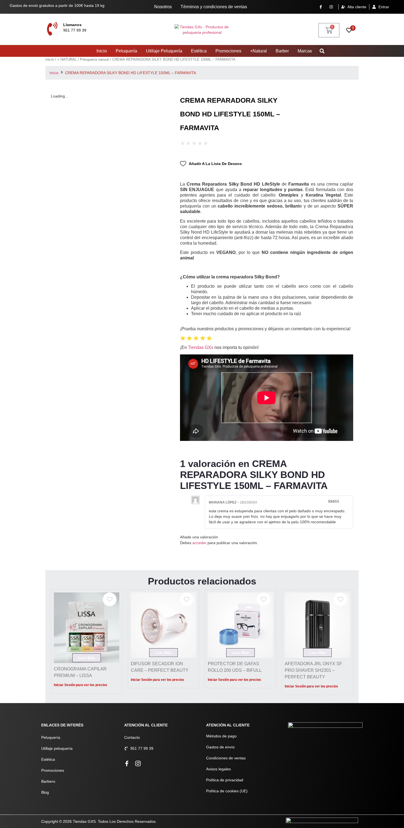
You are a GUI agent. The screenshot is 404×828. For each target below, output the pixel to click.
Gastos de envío (220, 747)
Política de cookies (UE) (227, 791)
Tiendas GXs (200, 347)
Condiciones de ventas (226, 758)
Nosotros (163, 6)
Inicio (101, 51)
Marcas (305, 51)
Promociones (228, 51)
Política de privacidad (224, 780)
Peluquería (126, 51)
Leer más (86, 658)
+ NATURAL (67, 59)
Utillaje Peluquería (164, 51)
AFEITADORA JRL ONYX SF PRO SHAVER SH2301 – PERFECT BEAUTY (313, 670)
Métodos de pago (221, 736)
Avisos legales (218, 769)
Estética (199, 51)
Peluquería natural (94, 59)
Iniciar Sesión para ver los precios (80, 685)
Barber (282, 51)
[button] (322, 50)
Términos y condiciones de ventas (214, 6)
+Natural (258, 51)
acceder (199, 543)
